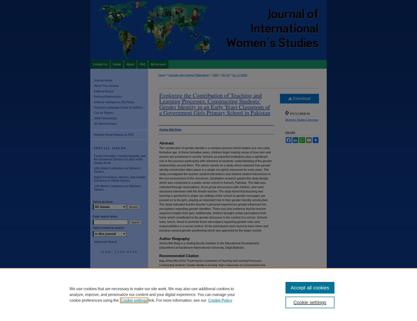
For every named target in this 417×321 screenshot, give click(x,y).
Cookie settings (134, 300)
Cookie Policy (220, 300)
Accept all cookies (310, 287)
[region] (208, 294)
